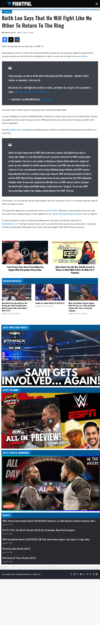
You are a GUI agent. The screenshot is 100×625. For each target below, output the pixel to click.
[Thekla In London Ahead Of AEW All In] (50, 292)
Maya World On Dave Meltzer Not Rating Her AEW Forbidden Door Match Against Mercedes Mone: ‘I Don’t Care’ (15, 307)
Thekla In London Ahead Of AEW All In (49, 303)
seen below (82, 56)
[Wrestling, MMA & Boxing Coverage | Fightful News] (19, 4)
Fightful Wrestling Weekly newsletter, (67, 214)
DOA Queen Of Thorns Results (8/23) (19, 557)
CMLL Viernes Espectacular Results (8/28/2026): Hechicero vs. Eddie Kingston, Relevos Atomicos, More (49, 520)
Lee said (16, 201)
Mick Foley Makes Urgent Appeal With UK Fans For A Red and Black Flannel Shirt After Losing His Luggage (82, 307)
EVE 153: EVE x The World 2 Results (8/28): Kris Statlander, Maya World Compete (39, 530)
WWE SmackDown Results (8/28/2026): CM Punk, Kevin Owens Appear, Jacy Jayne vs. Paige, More (46, 539)
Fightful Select (16, 130)
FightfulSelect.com (10, 224)
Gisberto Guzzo (10, 33)
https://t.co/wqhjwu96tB (37, 91)
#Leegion (21, 91)
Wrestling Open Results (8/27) (16, 548)
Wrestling (7, 12)
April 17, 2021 (46, 99)
